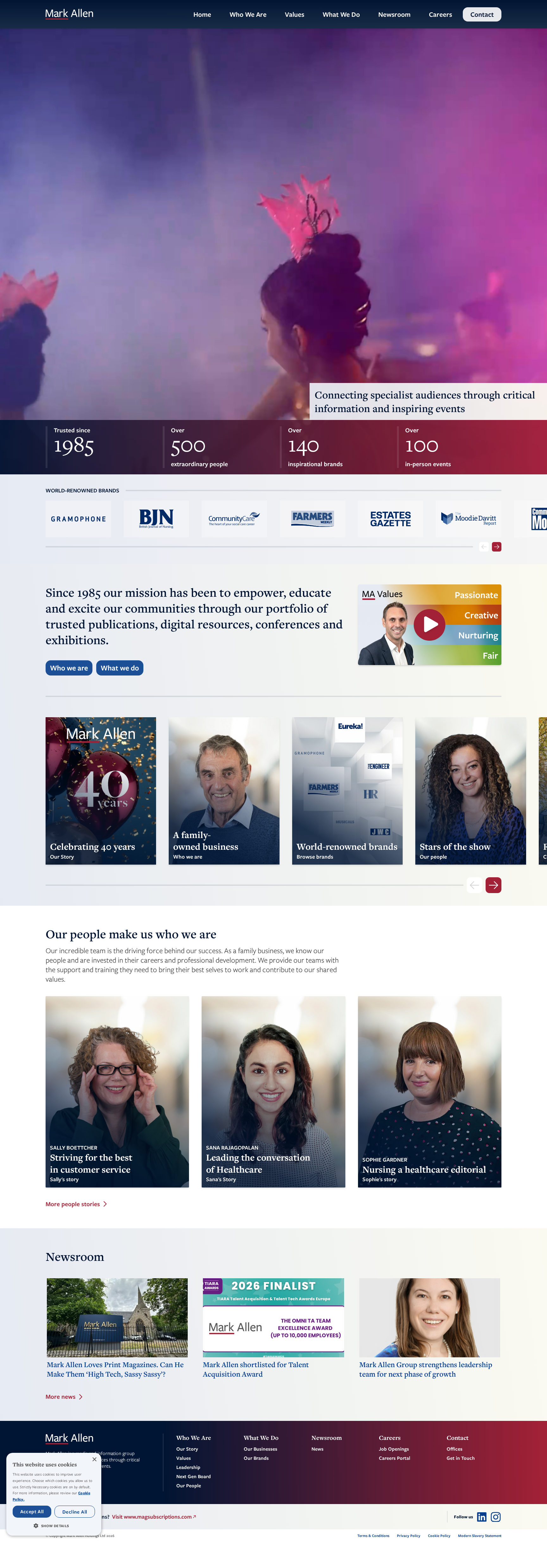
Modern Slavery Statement (479, 1535)
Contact (482, 14)
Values (294, 14)
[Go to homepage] (69, 14)
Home (202, 14)
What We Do (341, 14)
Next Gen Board (193, 1476)
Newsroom (394, 14)
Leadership (188, 1467)
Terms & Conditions (373, 1535)
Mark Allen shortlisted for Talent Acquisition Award (256, 1369)
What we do (120, 668)
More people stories (73, 1204)
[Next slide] (496, 547)
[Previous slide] (484, 547)
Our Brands (256, 1458)
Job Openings (394, 1449)
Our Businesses (260, 1449)
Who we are (69, 668)
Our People (188, 1485)
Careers (440, 14)
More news (61, 1397)
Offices (454, 1449)
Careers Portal (394, 1458)
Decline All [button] (74, 1511)
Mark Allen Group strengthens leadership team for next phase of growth (425, 1369)
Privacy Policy (408, 1535)
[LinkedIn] (481, 1516)
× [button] (94, 1459)
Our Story (187, 1449)
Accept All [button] (32, 1511)
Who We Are (248, 14)
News (317, 1449)
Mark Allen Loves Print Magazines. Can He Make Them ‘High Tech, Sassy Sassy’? (115, 1369)
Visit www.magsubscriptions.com (152, 1516)
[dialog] (53, 1494)
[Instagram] (495, 1516)
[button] (54, 1525)
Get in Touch (461, 1458)
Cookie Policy (439, 1535)
